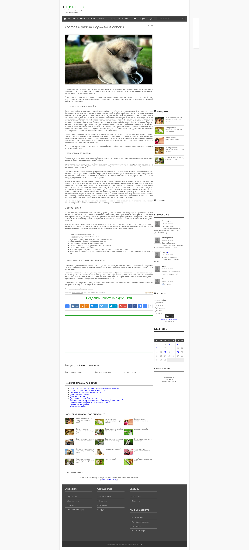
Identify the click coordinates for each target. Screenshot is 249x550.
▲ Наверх (5, 5)
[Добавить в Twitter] (196, 41)
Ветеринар (83, 289)
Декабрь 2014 (169, 337)
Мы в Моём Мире (138, 531)
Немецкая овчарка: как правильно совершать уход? (84, 420)
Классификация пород (75, 510)
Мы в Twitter (136, 526)
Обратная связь (73, 501)
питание (90, 289)
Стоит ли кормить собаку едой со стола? (114, 430)
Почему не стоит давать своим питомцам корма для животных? (95, 388)
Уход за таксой (110, 459)
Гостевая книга (105, 496)
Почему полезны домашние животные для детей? (85, 431)
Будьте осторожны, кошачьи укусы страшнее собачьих (85, 461)
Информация (72, 496)
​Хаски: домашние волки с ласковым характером (85, 440)
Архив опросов (173, 319)
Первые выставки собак (79, 404)
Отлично (160, 302)
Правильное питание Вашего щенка (84, 398)
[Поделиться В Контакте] (196, 45)
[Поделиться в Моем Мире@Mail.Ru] (196, 31)
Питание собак (77, 293)
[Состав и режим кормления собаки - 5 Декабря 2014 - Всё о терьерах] (67, 306)
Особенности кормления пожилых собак (86, 392)
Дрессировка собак (141, 429)
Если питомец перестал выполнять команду (114, 440)
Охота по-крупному (77, 396)
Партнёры (103, 505)
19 (173, 352)
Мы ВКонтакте (137, 517)
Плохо (159, 310)
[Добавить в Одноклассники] (196, 36)
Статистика (71, 505)
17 (165, 352)
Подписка (74, 12)
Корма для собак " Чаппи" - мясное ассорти (87, 390)
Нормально (161, 308)
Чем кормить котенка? (113, 449)
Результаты (164, 319)
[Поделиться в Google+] (196, 26)
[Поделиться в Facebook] (196, 21)
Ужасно (159, 313)
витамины (72, 289)
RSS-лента (136, 501)
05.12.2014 (150, 25)
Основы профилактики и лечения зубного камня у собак (85, 451)
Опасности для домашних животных (142, 450)
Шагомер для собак (77, 406)
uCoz (140, 544)
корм (77, 289)
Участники (103, 501)
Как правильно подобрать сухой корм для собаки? (90, 402)
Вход (68, 12)
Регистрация (106, 479)
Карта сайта (136, 496)
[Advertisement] (109, 334)
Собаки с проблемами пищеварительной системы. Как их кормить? (96, 400)
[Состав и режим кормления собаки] (108, 64)
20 (178, 352)
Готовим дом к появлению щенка (141, 420)
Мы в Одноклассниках (140, 522)
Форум (101, 510)
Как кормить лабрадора (79, 394)
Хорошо (160, 305)
